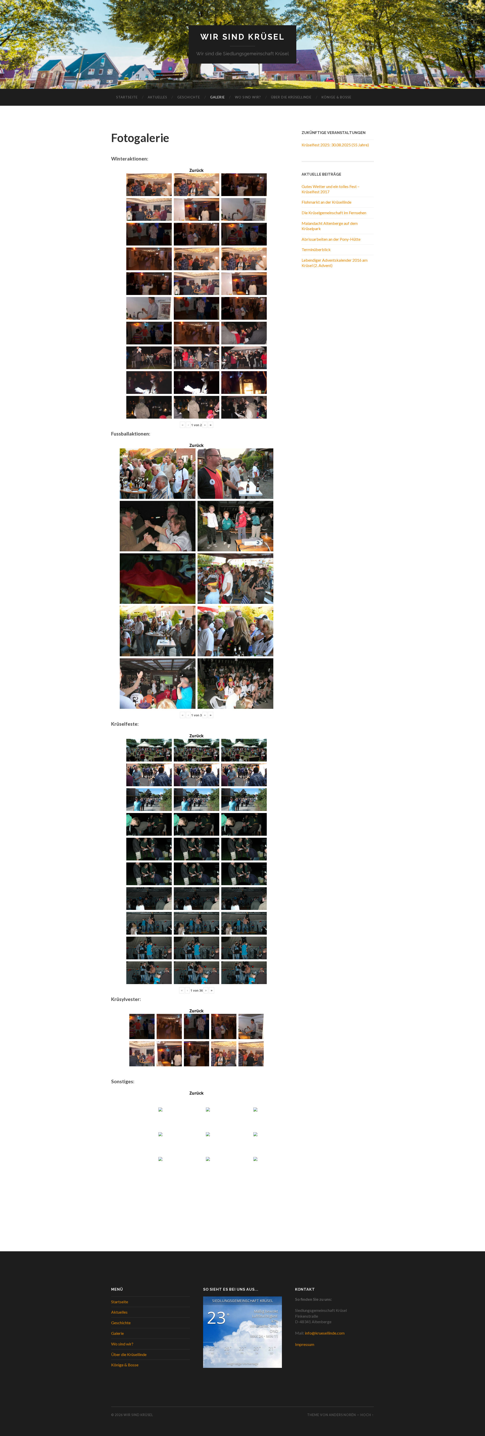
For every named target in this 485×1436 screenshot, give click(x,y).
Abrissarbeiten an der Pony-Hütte (331, 239)
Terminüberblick (316, 249)
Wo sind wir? (248, 97)
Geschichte (188, 97)
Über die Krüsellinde (291, 97)
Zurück (196, 170)
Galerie (217, 97)
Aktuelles (157, 97)
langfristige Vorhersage (242, 1363)
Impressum (304, 1344)
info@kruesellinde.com (325, 1333)
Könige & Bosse (336, 97)
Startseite (127, 97)
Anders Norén (342, 1415)
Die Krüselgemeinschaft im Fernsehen (334, 212)
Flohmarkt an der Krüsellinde (326, 202)
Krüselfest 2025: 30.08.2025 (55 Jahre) (335, 144)
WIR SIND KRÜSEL (242, 36)
